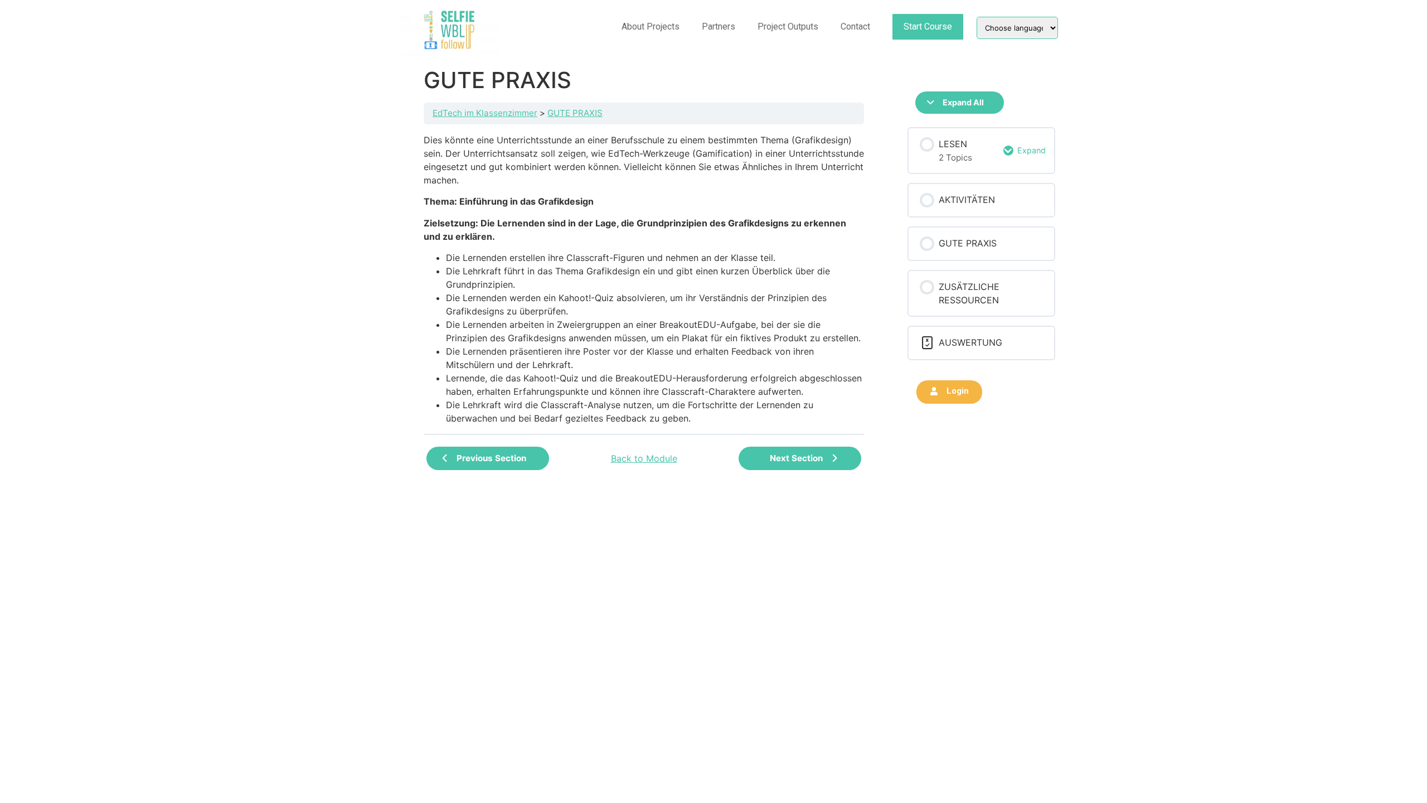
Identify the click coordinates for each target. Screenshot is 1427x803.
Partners (718, 26)
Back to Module (644, 458)
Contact (855, 26)
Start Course (928, 26)
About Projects (650, 26)
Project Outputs (788, 26)
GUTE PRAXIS (575, 113)
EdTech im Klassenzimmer (485, 113)
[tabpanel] (644, 279)
